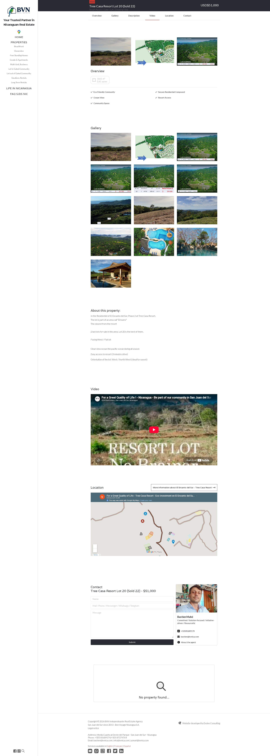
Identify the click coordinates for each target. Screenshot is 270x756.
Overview (97, 15)
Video (152, 15)
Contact (187, 15)
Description (134, 15)
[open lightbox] (111, 51)
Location (169, 15)
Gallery (114, 15)
